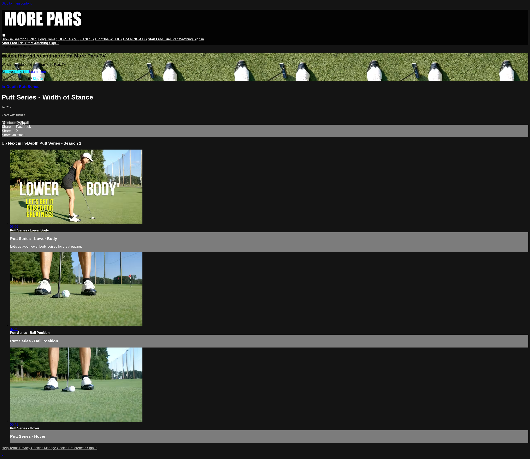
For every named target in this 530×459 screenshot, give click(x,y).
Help (6, 448)
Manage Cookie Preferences (65, 448)
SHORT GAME (67, 39)
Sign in (199, 39)
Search (19, 39)
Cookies (37, 448)
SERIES (31, 39)
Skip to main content (16, 3)
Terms (14, 448)
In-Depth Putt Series (21, 86)
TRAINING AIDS (135, 39)
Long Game (46, 39)
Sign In (54, 43)
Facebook (9, 123)
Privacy (25, 448)
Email (24, 123)
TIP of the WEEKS (108, 39)
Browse (8, 39)
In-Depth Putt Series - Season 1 (51, 143)
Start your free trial (15, 71)
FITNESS (87, 39)
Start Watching (182, 39)
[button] (3, 35)
